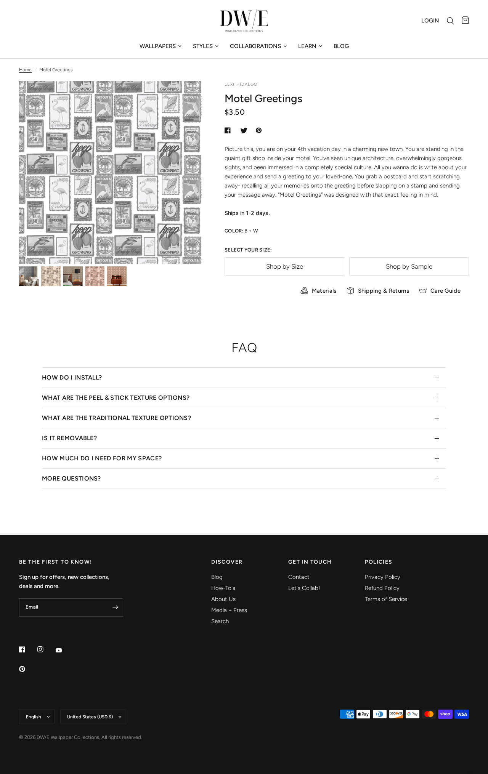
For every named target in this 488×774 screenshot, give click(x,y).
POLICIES (378, 562)
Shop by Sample (409, 266)
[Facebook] (27, 649)
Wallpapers (158, 46)
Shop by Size (284, 266)
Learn (307, 46)
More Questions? (71, 478)
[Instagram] (45, 649)
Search (220, 621)
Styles (203, 46)
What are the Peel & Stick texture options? (115, 397)
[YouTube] (64, 650)
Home (25, 69)
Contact (299, 577)
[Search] (450, 21)
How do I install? (72, 377)
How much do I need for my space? (102, 458)
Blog (341, 46)
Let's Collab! (304, 588)
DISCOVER (226, 562)
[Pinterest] (27, 668)
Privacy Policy (382, 577)
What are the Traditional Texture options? (116, 417)
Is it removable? (69, 438)
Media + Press (229, 610)
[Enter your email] (115, 607)
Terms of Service (386, 599)
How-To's (223, 588)
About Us (223, 599)
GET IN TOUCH (310, 562)
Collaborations (255, 46)
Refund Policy (382, 588)
